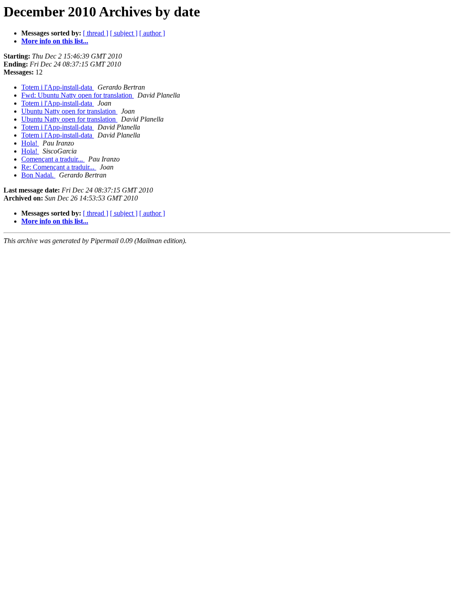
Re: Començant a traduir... (58, 167)
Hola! (30, 143)
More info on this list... (54, 41)
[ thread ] (95, 33)
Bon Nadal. (38, 175)
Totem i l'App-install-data (57, 87)
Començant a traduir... (53, 159)
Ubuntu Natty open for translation (69, 111)
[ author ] (152, 33)
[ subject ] (123, 33)
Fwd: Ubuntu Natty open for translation (77, 95)
